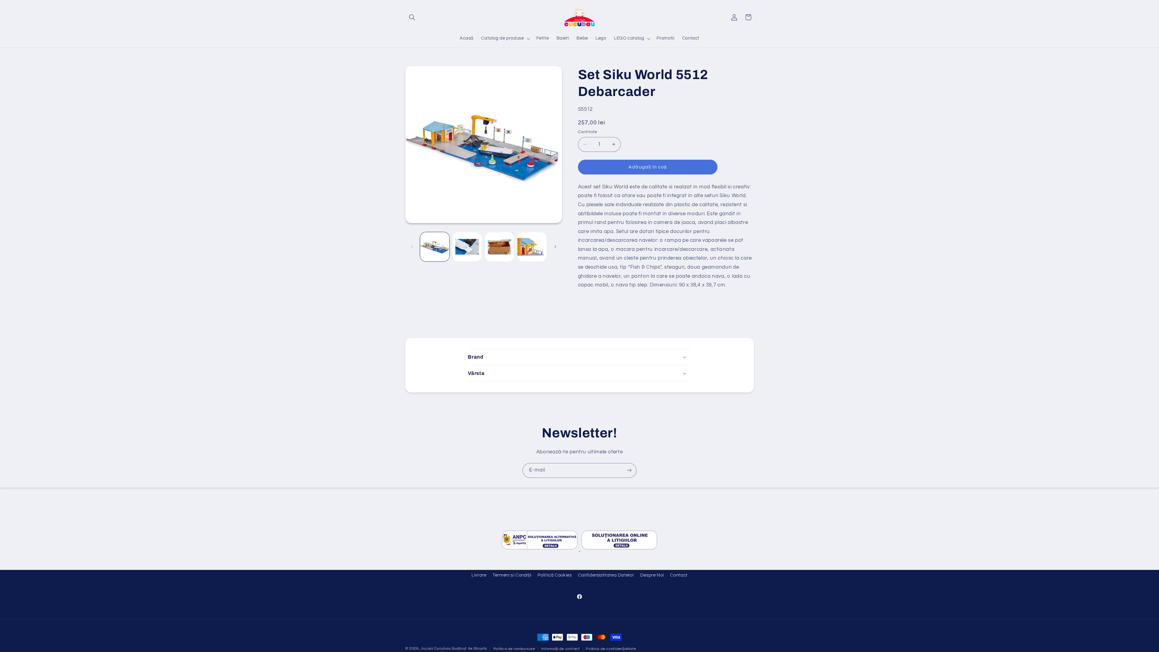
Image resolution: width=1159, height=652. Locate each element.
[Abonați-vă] (629, 470)
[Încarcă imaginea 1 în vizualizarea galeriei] (434, 246)
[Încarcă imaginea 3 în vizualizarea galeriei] (499, 246)
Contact (678, 575)
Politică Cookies (555, 575)
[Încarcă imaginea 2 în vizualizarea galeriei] (467, 246)
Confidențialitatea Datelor (606, 575)
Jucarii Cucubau (436, 648)
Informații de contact (560, 648)
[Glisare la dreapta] (555, 246)
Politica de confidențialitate (611, 648)
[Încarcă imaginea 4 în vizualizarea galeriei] (532, 246)
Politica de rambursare (514, 648)
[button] (412, 17)
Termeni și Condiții (512, 575)
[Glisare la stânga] (412, 246)
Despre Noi (652, 575)
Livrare (478, 575)
